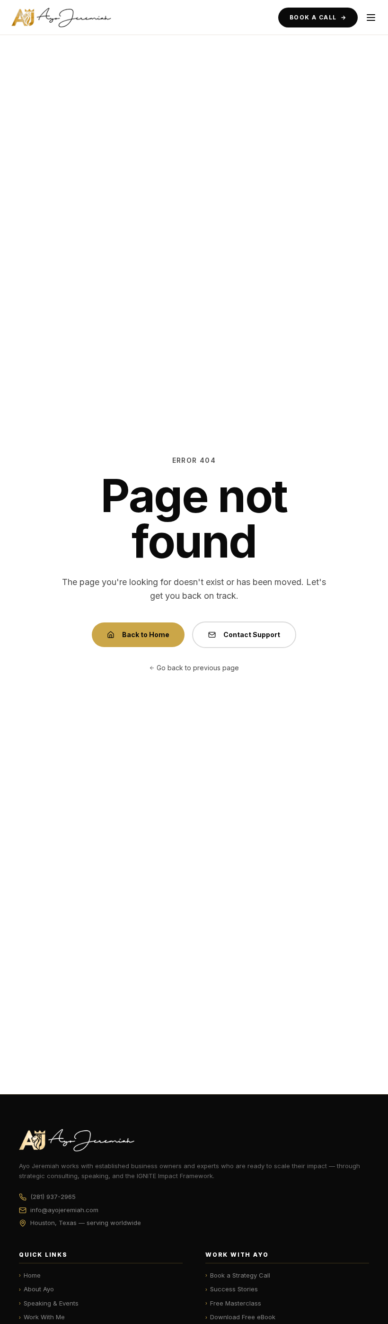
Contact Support (251, 634)
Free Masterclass (233, 1303)
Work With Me (42, 1317)
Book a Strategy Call (237, 1275)
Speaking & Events (49, 1303)
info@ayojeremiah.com (64, 1210)
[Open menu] (371, 17)
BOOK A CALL (318, 17)
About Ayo (36, 1289)
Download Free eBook (240, 1317)
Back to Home (145, 634)
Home (30, 1275)
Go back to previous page (198, 668)
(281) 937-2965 (53, 1196)
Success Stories (231, 1289)
